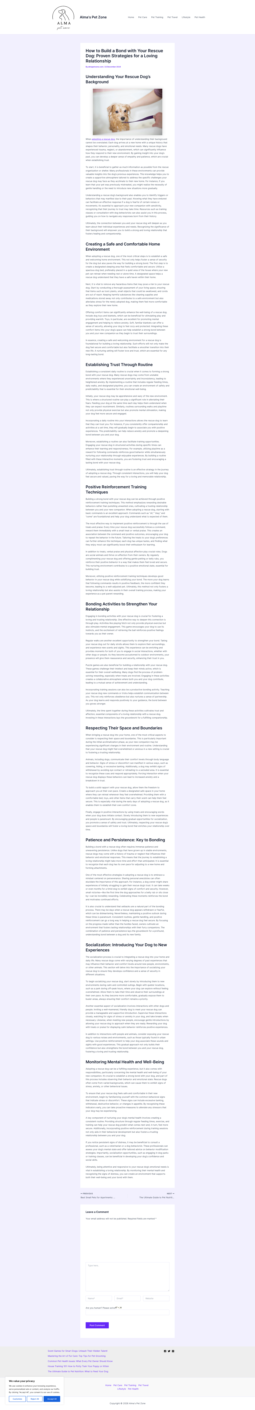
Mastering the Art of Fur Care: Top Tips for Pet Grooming (77, 1356)
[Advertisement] (127, 1242)
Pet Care (142, 17)
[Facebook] (165, 1351)
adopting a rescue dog (103, 139)
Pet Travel (172, 17)
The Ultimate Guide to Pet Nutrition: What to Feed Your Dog (78, 1371)
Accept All (51, 1399)
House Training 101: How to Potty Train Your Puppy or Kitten (78, 1366)
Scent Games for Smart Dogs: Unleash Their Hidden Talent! (77, 1351)
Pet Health (200, 17)
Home (131, 17)
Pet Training (157, 17)
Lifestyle (186, 17)
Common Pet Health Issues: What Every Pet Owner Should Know (80, 1361)
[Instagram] (173, 1351)
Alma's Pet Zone (93, 17)
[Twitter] (169, 1351)
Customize (17, 1399)
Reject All (35, 1399)
